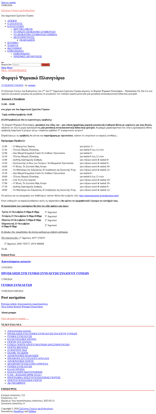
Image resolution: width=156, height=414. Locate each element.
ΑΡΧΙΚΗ (12, 21)
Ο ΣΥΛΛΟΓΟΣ (14, 23)
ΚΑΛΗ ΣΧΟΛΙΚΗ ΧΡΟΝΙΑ (21, 339)
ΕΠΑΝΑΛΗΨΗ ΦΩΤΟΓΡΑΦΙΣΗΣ (25, 372)
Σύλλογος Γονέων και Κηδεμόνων (18, 10)
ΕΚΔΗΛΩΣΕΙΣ (27, 40)
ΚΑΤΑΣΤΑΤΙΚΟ (15, 26)
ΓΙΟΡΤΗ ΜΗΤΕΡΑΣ (17, 347)
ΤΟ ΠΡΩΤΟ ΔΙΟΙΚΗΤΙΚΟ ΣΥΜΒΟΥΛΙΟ (34, 31)
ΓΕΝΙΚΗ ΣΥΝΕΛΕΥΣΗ (16, 285)
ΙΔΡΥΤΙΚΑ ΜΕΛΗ (23, 29)
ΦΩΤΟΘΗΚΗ (14, 48)
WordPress (18, 411)
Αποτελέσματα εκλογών (16, 261)
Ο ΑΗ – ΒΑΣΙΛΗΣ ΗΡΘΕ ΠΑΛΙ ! (24, 374)
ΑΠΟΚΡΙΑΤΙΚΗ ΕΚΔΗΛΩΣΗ (22, 355)
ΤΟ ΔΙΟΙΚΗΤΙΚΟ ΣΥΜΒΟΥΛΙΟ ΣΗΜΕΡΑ (35, 34)
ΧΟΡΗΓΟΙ (12, 45)
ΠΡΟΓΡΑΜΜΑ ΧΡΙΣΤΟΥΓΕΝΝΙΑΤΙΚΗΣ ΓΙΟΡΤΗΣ (33, 377)
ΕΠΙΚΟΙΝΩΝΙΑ (15, 51)
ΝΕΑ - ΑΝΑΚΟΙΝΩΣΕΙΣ (14, 70)
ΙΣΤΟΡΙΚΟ (12, 42)
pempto (31, 85)
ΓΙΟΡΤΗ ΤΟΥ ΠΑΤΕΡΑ (19, 342)
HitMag (32, 411)
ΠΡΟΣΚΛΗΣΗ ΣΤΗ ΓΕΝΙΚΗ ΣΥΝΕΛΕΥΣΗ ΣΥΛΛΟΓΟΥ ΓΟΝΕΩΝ (45, 273)
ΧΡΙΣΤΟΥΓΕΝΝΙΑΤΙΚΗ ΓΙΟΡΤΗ (24, 380)
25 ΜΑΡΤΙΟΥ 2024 (17, 350)
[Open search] (2, 62)
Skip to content (8, 2)
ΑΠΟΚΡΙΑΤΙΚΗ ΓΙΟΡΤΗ (20, 361)
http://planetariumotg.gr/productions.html (99, 195)
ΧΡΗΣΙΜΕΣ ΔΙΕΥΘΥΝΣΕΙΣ (27, 56)
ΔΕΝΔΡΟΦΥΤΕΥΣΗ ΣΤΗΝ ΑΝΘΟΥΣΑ (27, 363)
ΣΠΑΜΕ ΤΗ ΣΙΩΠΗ (17, 353)
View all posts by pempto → (15, 318)
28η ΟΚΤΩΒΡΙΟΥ (16, 383)
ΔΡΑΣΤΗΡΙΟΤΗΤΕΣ (23, 37)
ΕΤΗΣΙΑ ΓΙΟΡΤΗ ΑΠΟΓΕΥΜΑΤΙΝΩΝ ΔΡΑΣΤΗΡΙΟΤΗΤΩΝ (38, 344)
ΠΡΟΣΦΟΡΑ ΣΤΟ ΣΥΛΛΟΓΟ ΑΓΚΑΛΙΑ (28, 358)
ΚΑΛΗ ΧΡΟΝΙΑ (16, 369)
